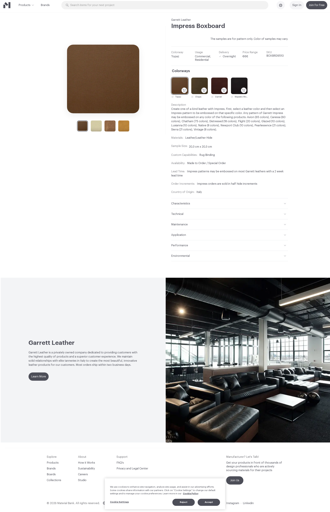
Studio (82, 480)
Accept (209, 502)
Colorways (181, 71)
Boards (51, 474)
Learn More (38, 376)
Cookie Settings (119, 502)
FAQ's (120, 462)
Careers (83, 474)
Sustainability (86, 468)
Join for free (316, 5)
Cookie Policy (190, 493)
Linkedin (248, 503)
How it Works (86, 462)
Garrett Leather (181, 20)
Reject (183, 502)
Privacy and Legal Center (132, 468)
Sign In (296, 5)
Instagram (232, 503)
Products (24, 5)
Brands (45, 5)
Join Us (234, 480)
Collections (54, 480)
